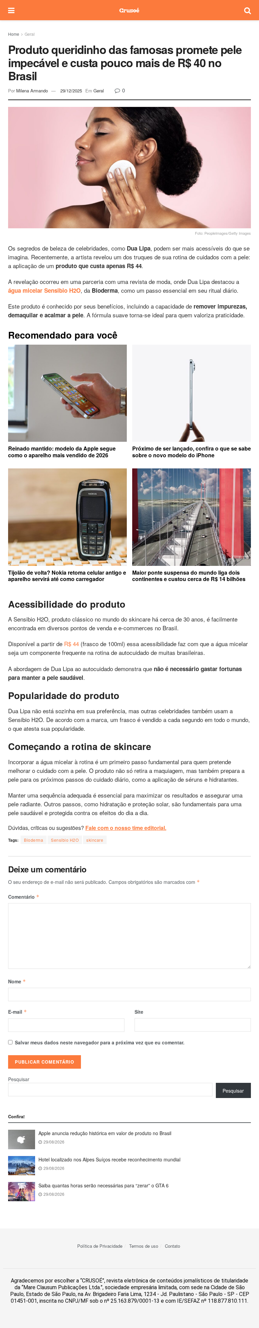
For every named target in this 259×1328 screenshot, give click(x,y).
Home (13, 34)
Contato (172, 1246)
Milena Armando (32, 90)
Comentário (23, 896)
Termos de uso (143, 1246)
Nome (17, 981)
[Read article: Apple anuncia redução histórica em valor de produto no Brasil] (21, 1139)
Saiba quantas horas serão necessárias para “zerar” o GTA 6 (103, 1185)
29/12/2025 (71, 90)
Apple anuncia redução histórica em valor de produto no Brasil (104, 1133)
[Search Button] (247, 10)
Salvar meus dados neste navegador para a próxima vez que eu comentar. (99, 1042)
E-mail (17, 1011)
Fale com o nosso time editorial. (125, 828)
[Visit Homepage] (129, 10)
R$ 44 (71, 643)
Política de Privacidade (99, 1246)
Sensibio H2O (65, 840)
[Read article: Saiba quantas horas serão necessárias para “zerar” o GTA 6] (21, 1191)
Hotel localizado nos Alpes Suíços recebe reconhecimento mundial (109, 1159)
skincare (94, 840)
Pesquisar (18, 1079)
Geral (30, 34)
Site (139, 1011)
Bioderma (33, 840)
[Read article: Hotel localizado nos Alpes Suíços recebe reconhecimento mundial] (21, 1165)
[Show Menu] (11, 10)
